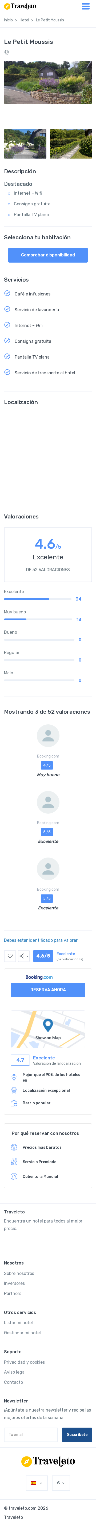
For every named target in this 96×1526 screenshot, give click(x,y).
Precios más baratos (42, 1147)
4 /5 (47, 765)
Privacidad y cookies (24, 1362)
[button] (24, 956)
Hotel (24, 20)
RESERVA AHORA (48, 989)
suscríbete (77, 1434)
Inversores (14, 1283)
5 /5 (47, 832)
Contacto (13, 1382)
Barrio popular (37, 1103)
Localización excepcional (46, 1090)
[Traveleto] (48, 1461)
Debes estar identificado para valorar (41, 940)
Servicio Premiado (40, 1162)
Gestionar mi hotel (22, 1332)
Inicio (8, 20)
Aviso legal (15, 1372)
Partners (12, 1293)
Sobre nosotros (19, 1273)
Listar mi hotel (18, 1322)
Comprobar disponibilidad (48, 254)
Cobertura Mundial (40, 1176)
